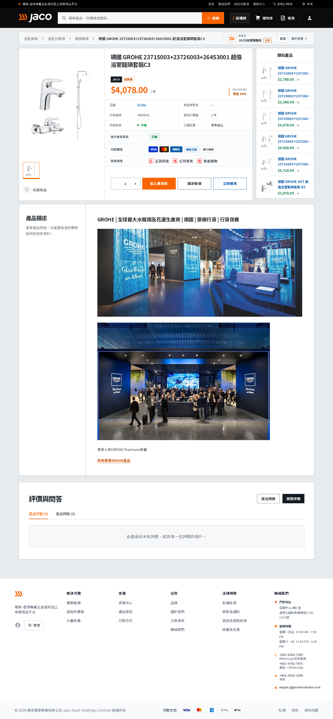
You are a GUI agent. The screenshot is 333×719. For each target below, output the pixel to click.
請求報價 (194, 183)
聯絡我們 (224, 4)
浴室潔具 (31, 38)
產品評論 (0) (38, 513)
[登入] (310, 18)
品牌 (174, 602)
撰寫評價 (293, 498)
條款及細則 (231, 611)
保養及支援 (231, 629)
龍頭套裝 (82, 38)
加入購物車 (159, 183)
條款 (295, 710)
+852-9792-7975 (291, 665)
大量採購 (74, 620)
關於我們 (178, 611)
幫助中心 (259, 4)
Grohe (141, 105)
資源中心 (126, 602)
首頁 (211, 4)
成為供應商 (241, 4)
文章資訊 (178, 620)
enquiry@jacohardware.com (299, 687)
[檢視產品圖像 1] (31, 170)
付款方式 (126, 620)
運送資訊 (126, 611)
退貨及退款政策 (234, 620)
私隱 (282, 710)
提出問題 (268, 498)
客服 (283, 38)
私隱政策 (229, 602)
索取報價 (74, 602)
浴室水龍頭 (56, 38)
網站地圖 (311, 710)
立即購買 (230, 183)
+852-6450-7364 (292, 657)
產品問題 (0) (65, 513)
